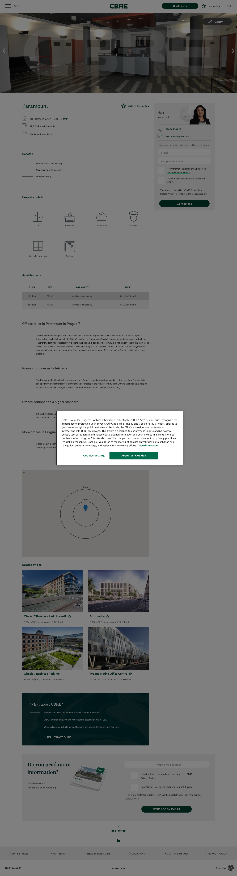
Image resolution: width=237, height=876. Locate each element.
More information (148, 445)
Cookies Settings (94, 455)
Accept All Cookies (133, 455)
